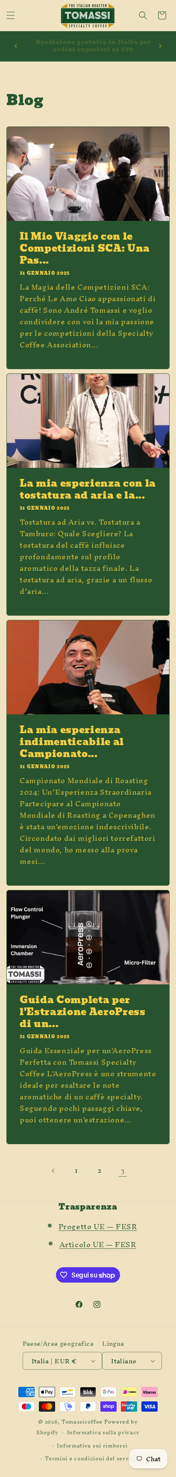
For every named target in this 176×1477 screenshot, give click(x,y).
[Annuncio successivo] (160, 46)
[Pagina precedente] (53, 1170)
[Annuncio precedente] (15, 46)
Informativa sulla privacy (103, 1432)
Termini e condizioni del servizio (92, 1458)
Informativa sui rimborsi (92, 1445)
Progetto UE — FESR (98, 1226)
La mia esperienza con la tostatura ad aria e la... (88, 490)
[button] (10, 15)
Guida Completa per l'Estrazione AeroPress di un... (83, 1012)
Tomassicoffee (82, 1421)
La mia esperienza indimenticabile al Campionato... (72, 742)
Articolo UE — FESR (97, 1244)
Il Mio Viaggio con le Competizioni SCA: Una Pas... (85, 249)
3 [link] (123, 1170)
